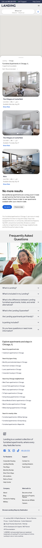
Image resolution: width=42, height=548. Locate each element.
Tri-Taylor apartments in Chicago (12, 393)
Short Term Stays (8, 473)
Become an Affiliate (28, 500)
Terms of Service (31, 518)
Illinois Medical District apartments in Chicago (16, 400)
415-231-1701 (12, 1)
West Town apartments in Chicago (13, 382)
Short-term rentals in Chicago (11, 366)
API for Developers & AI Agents (13, 526)
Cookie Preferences (14, 521)
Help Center (36, 1)
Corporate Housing (9, 461)
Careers (24, 503)
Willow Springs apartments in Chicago (14, 408)
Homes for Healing (9, 498)
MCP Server (26, 526)
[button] (18, 13)
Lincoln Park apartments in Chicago (13, 386)
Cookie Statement (26, 521)
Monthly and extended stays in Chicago (14, 362)
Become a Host (27, 492)
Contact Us (25, 461)
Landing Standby (8, 464)
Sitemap (24, 524)
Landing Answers (27, 464)
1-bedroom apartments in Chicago (13, 353)
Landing (4, 60)
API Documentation (9, 529)
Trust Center (26, 467)
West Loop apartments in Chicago (13, 389)
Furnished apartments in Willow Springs (14, 417)
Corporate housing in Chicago (11, 373)
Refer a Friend (7, 479)
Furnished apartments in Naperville (13, 424)
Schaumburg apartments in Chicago (13, 397)
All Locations (7, 476)
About (5, 492)
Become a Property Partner (28, 496)
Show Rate (6, 107)
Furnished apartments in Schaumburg (14, 421)
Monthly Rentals (8, 470)
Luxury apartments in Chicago (11, 369)
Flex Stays (6, 467)
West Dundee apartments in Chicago (14, 404)
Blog (4, 495)
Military (5, 501)
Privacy (6, 521)
